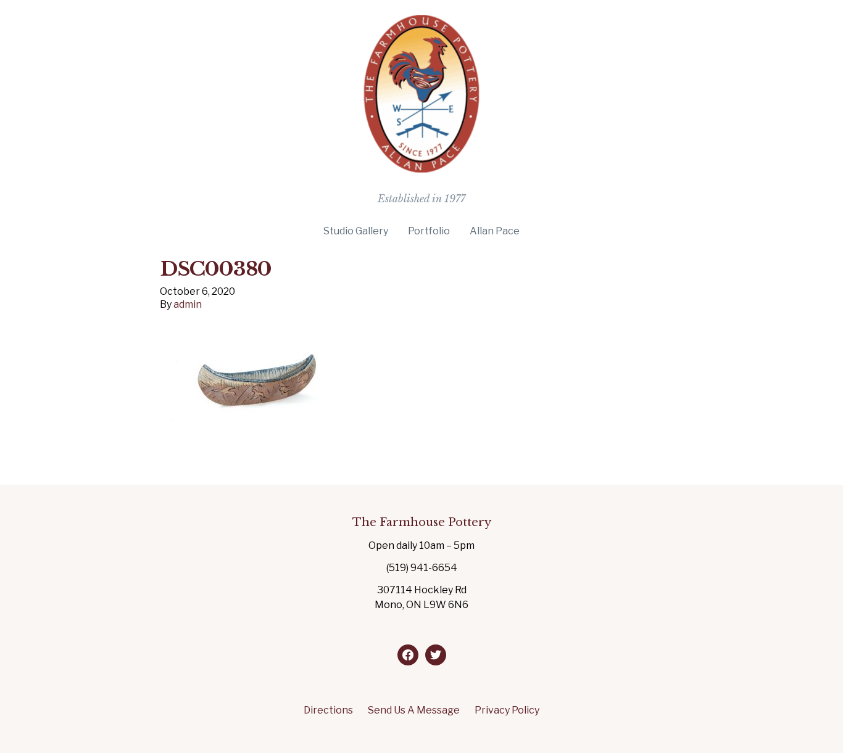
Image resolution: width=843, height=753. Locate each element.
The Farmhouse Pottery (421, 522)
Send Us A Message (414, 710)
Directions (328, 710)
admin (187, 304)
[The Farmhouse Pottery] (421, 167)
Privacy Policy (507, 710)
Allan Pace (495, 231)
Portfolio (429, 231)
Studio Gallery (355, 231)
